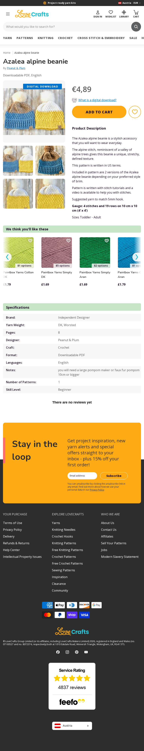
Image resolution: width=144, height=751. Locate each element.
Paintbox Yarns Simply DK (56, 274)
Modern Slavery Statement (120, 557)
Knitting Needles (63, 530)
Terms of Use (12, 523)
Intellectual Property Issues (22, 557)
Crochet (65, 38)
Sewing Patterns (63, 570)
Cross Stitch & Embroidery (101, 38)
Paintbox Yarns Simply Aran (95, 274)
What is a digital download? (97, 100)
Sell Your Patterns (113, 543)
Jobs (104, 550)
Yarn (7, 38)
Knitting (45, 38)
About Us (107, 523)
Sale (133, 38)
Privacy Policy (97, 489)
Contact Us (108, 530)
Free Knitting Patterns (67, 550)
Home (6, 52)
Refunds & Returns (16, 543)
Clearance (59, 584)
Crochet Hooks (62, 536)
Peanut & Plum (16, 68)
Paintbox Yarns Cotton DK (18, 274)
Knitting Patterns (64, 543)
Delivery (8, 536)
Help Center (11, 550)
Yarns (56, 523)
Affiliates (107, 536)
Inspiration (60, 577)
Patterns (24, 38)
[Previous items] (7, 257)
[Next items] (136, 257)
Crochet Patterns (64, 557)
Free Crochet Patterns (67, 563)
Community (60, 590)
